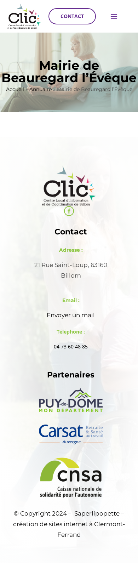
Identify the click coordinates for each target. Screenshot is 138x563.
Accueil (15, 89)
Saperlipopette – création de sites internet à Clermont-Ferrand (69, 524)
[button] (114, 16)
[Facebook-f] (69, 211)
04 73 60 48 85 (71, 346)
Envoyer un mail (71, 315)
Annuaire (40, 89)
